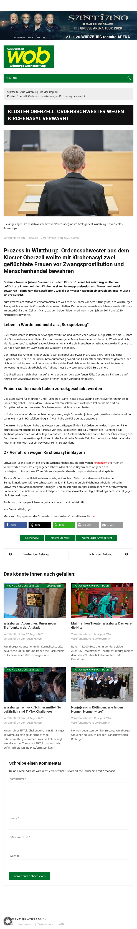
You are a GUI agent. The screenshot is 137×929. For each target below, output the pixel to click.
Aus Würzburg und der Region (24, 585)
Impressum (56, 3)
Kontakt (44, 3)
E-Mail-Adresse (20, 837)
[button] (129, 78)
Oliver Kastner (71, 237)
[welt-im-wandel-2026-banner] (68, 25)
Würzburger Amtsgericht (97, 537)
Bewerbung (10, 7)
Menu (12, 78)
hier (93, 516)
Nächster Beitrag (100, 554)
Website (14, 856)
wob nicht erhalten (28, 3)
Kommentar (18, 778)
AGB (61, 924)
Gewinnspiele (54, 585)
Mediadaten (10, 3)
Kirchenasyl (32, 537)
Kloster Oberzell (60, 537)
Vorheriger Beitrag (36, 554)
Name (14, 818)
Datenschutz (45, 924)
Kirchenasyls (101, 462)
